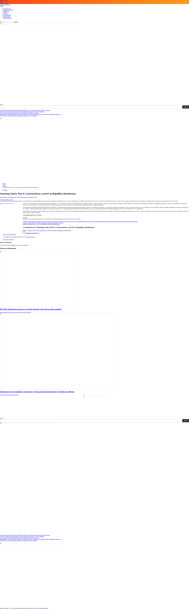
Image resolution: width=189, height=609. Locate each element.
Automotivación (6, 8)
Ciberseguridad (6, 16)
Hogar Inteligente (7, 15)
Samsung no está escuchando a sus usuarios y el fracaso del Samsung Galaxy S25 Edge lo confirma (37, 392)
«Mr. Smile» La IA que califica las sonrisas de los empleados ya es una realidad (18, 115)
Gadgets (5, 12)
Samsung (5, 190)
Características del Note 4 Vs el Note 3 (37, 221)
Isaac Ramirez (3, 197)
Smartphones (6, 11)
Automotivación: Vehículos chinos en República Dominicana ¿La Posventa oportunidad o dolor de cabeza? (25, 110)
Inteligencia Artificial (8, 10)
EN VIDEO (6, 14)
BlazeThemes (45, 608)
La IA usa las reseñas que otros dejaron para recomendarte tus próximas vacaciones (19, 113)
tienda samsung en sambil (131, 221)
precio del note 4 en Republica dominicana (95, 221)
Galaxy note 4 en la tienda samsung (76, 221)
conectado (12, 245)
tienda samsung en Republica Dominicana (115, 221)
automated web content (31, 233)
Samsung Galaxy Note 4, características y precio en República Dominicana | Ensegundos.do (49, 230)
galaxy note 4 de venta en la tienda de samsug (57, 221)
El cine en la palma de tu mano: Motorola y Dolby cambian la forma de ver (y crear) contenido (22, 111)
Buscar (1, 104)
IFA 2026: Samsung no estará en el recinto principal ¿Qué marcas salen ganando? (31, 309)
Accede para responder (8, 239)
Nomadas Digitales (7, 18)
